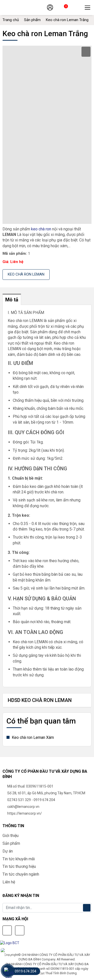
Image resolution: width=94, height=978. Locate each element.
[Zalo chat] (8, 955)
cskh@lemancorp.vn (23, 807)
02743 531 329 (19, 800)
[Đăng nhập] (50, 7)
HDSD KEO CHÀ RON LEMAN (40, 700)
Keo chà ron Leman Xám (32, 737)
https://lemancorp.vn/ (24, 813)
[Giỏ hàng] (61, 8)
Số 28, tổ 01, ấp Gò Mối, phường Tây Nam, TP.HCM (46, 793)
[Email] (19, 930)
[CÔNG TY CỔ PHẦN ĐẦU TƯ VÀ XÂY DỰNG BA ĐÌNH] (26, 7)
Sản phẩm (32, 20)
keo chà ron (41, 229)
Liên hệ (9, 882)
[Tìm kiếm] (76, 7)
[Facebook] (7, 930)
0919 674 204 (44, 800)
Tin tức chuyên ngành (21, 874)
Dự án (8, 851)
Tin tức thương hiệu (19, 866)
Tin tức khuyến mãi (19, 859)
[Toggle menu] (87, 7)
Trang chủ (11, 20)
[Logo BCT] (11, 943)
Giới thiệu (11, 835)
